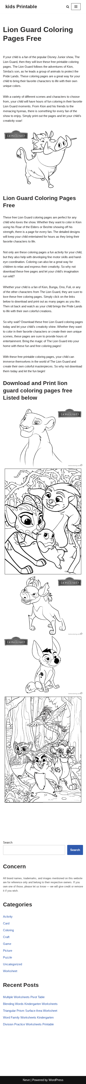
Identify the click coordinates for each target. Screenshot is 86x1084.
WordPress (56, 1080)
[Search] (67, 6)
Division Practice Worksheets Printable (28, 1024)
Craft (6, 937)
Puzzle (7, 957)
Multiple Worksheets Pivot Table (24, 997)
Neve (26, 1080)
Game (7, 943)
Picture (7, 950)
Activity (8, 916)
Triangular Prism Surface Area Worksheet (30, 1010)
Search (7, 842)
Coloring (8, 930)
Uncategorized (12, 964)
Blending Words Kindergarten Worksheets (30, 1004)
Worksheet (10, 971)
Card (6, 923)
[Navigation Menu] (76, 6)
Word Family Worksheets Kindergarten (28, 1017)
